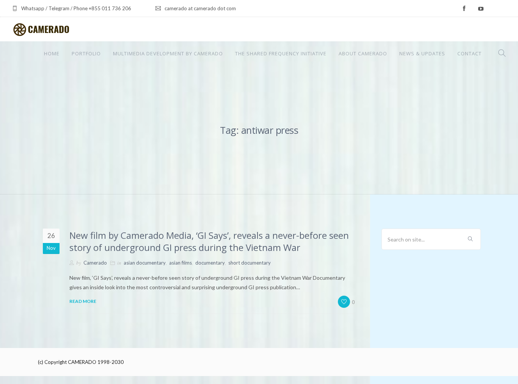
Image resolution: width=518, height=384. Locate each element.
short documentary (249, 263)
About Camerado (363, 53)
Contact (469, 53)
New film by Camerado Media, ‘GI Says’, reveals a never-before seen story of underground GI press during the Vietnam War (209, 241)
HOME (52, 53)
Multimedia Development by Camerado (168, 53)
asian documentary (145, 263)
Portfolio (86, 53)
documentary (210, 263)
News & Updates (422, 53)
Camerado (95, 263)
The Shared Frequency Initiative (280, 53)
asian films (180, 263)
